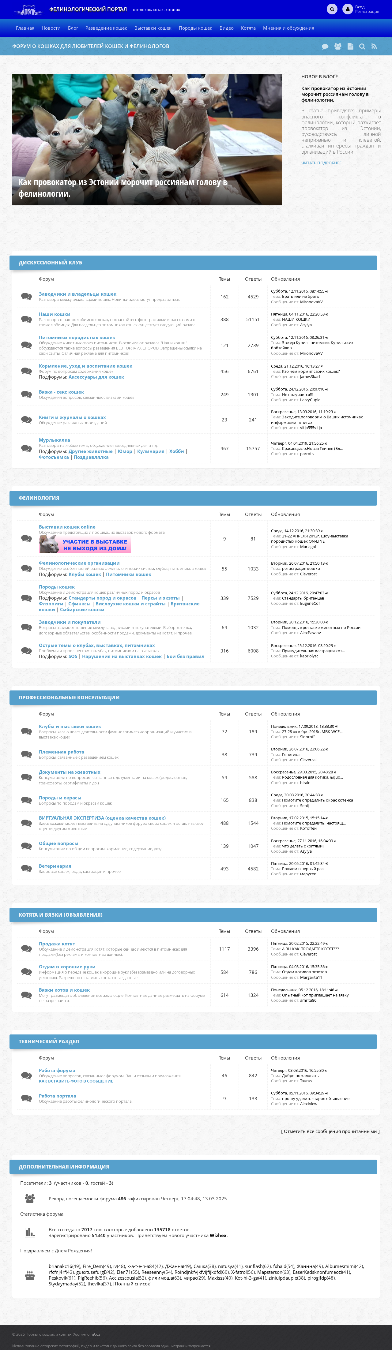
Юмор (125, 451)
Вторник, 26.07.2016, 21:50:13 (298, 563)
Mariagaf (308, 546)
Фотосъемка (54, 457)
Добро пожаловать (300, 1075)
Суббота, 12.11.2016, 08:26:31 (297, 337)
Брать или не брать (300, 296)
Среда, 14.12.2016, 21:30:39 (295, 530)
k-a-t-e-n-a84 (141, 1266)
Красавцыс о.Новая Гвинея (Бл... (312, 448)
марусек (308, 874)
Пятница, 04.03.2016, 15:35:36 (298, 966)
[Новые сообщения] (325, 46)
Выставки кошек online (67, 527)
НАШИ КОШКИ (296, 319)
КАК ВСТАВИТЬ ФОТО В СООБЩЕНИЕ (76, 1081)
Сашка (201, 1266)
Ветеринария (55, 866)
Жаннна (306, 1266)
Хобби (176, 451)
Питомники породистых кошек (77, 337)
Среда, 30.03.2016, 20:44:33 (295, 795)
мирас (190, 1278)
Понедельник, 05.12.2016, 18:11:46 (302, 990)
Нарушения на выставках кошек (122, 656)
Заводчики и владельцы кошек (77, 294)
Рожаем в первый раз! (303, 868)
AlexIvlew (308, 1103)
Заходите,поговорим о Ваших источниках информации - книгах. (317, 419)
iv (115, 1266)
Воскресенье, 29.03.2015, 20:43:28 (302, 772)
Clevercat (308, 574)
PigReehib (88, 1278)
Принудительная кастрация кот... (313, 650)
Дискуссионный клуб (50, 262)
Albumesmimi (340, 1266)
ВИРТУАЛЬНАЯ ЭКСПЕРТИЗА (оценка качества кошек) (102, 818)
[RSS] (374, 46)
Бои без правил (186, 656)
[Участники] (338, 46)
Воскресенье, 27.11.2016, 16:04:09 (302, 840)
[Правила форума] (350, 46)
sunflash (254, 1266)
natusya (226, 1266)
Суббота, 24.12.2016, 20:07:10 (297, 389)
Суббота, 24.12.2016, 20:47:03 (297, 593)
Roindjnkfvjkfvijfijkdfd (198, 1272)
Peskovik (58, 1278)
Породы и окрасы (60, 798)
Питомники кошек (128, 574)
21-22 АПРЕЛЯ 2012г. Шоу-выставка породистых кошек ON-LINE (309, 538)
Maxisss (216, 1278)
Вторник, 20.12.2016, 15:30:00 (298, 622)
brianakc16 (60, 1266)
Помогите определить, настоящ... (314, 823)
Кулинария (150, 451)
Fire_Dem (93, 1266)
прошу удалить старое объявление (315, 1098)
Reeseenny (152, 1272)
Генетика (291, 754)
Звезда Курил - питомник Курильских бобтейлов (312, 345)
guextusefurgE (91, 1272)
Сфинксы (79, 603)
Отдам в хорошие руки (67, 966)
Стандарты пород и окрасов (103, 598)
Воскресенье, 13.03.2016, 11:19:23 (302, 411)
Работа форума (57, 1070)
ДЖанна (174, 1266)
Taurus (306, 1080)
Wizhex (218, 1235)
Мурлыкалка (54, 440)
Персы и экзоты (160, 598)
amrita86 (308, 1000)
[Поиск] (362, 46)
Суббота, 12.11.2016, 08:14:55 (297, 291)
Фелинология (39, 498)
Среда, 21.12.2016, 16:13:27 (295, 366)
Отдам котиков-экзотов (304, 971)
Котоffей (308, 828)
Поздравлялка (91, 457)
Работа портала (57, 1096)
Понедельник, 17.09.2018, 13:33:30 (302, 726)
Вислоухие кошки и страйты (131, 603)
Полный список (132, 1284)
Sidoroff (307, 736)
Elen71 (124, 1272)
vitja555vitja (311, 427)
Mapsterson (269, 1272)
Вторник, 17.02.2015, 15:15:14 (298, 818)
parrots (307, 453)
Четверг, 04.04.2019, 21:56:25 (297, 443)
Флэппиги (51, 603)
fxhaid (279, 1266)
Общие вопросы (58, 843)
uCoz (96, 1334)
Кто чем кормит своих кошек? (311, 371)
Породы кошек (57, 587)
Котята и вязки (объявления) (61, 914)
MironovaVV (311, 302)
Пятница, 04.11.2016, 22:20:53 (298, 314)
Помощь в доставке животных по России (321, 627)
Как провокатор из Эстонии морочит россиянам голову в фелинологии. (335, 94)
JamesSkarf (310, 376)
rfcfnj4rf (57, 1272)
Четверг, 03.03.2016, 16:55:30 (297, 1070)
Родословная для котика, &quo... (312, 777)
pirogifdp (317, 1278)
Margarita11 (311, 977)
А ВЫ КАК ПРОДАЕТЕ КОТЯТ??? (310, 949)
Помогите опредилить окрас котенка (317, 800)
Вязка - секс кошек (61, 392)
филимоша (160, 1278)
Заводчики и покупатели (70, 622)
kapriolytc (309, 656)
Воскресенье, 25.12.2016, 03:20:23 (302, 645)
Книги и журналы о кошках (72, 417)
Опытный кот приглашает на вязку (315, 995)
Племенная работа (61, 752)
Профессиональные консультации (69, 697)
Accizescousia (123, 1278)
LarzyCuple (310, 399)
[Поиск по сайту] (332, 9)
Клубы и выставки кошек (70, 726)
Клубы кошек (85, 574)
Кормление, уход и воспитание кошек (85, 366)
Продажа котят (57, 944)
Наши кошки (54, 314)
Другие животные (91, 451)
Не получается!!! (297, 394)
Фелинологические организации (79, 563)
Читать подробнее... (323, 163)
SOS (73, 656)
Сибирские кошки (82, 609)
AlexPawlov (310, 632)
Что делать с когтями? (303, 846)
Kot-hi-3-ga (246, 1278)
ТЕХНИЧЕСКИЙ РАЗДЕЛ (49, 1041)
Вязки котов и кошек (64, 990)
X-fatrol (239, 1272)
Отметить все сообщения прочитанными (330, 1131)
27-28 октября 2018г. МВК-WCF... (312, 731)
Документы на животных (69, 772)
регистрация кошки (301, 568)
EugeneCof (310, 603)
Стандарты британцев (303, 598)
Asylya (306, 324)
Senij (304, 805)
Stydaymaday (63, 1284)
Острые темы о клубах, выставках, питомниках (97, 645)
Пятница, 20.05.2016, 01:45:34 (298, 863)
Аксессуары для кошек (96, 377)
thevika (95, 1284)
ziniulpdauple (283, 1278)
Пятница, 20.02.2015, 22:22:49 (298, 943)
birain (305, 782)
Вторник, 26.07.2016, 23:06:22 (298, 749)
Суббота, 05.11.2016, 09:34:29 (297, 1093)
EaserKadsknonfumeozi (317, 1272)
